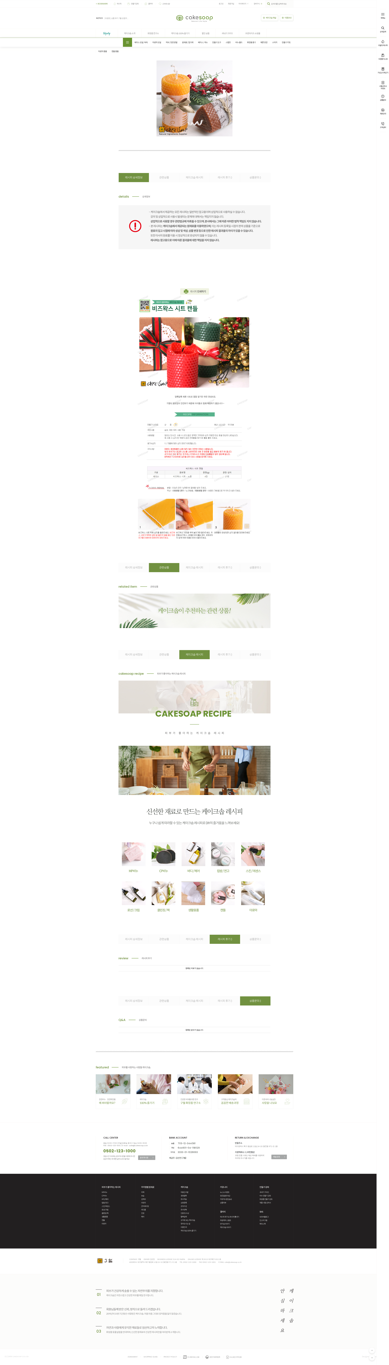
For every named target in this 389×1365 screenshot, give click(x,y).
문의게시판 (146, 1157)
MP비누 (104, 1192)
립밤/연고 (105, 1202)
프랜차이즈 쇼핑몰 (252, 33)
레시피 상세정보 (134, 177)
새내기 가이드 (227, 33)
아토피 (143, 1202)
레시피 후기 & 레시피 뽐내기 (229, 1216)
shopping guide (151, 1357)
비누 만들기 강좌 (265, 1195)
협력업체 (184, 1216)
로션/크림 (105, 1209)
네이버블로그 (264, 1216)
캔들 (103, 1220)
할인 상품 (205, 33)
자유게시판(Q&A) (226, 1199)
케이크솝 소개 (129, 33)
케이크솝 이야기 (225, 1227)
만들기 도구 (216, 42)
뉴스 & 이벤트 (224, 1192)
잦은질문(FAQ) (225, 1195)
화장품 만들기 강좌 (266, 1199)
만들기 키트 (286, 42)
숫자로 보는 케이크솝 (188, 1220)
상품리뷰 (223, 1202)
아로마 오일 (156, 42)
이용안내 (184, 1227)
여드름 (143, 1209)
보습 (142, 1195)
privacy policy (170, 1357)
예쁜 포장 (263, 42)
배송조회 (279, 1156)
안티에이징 (145, 1206)
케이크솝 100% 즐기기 (180, 33)
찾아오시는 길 (185, 1223)
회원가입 (231, 3)
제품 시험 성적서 (265, 1202)
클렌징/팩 (105, 1213)
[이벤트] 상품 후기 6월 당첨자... (116, 18)
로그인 (221, 3)
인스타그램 (263, 1220)
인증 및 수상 (185, 1213)
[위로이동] (372, 1350)
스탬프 (228, 42)
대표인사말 (184, 1192)
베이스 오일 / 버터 (141, 42)
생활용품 (105, 1216)
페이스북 (263, 1223)
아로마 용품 (102, 51)
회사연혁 (184, 1209)
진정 (142, 1213)
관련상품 (164, 177)
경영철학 (184, 1195)
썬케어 (143, 1199)
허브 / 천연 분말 (171, 42)
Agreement (133, 1357)
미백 (142, 1192)
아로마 (104, 1223)
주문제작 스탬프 (225, 1220)
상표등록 (184, 1202)
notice (99, 18)
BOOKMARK (102, 3)
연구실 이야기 (224, 1223)
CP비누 (104, 1195)
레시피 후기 (225, 177)
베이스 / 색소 (203, 42)
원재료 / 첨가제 (187, 42)
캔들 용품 (115, 51)
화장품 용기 (251, 42)
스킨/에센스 (106, 1206)
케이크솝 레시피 (194, 177)
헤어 (142, 1216)
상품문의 (255, 177)
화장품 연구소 (153, 33)
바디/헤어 (105, 1199)
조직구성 (184, 1206)
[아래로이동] (372, 1358)
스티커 (274, 42)
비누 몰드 (238, 42)
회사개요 (184, 1199)
